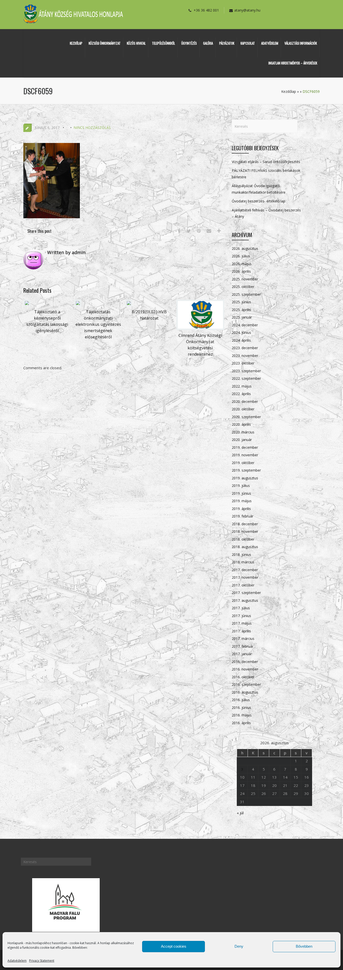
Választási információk (300, 43)
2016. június (241, 707)
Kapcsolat (248, 43)
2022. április (241, 393)
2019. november (245, 455)
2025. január (242, 317)
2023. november (245, 355)
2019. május (242, 500)
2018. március (243, 562)
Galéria (208, 43)
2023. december (245, 347)
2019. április (241, 508)
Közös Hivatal (136, 43)
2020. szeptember (246, 416)
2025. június (241, 302)
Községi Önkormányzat (105, 43)
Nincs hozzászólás (92, 127)
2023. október (243, 363)
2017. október (243, 585)
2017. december (245, 569)
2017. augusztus (245, 600)
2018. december (245, 523)
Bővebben (304, 946)
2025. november (245, 279)
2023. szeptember (246, 370)
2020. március (243, 432)
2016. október (243, 677)
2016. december (245, 661)
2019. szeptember (246, 470)
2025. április (241, 309)
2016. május (242, 715)
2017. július (241, 608)
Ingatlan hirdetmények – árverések (292, 62)
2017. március (243, 638)
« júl (240, 812)
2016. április (241, 722)
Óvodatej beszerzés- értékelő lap (258, 201)
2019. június (241, 493)
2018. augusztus (245, 546)
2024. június (241, 332)
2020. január (242, 439)
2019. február (242, 516)
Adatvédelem (17, 960)
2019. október (243, 462)
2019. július (241, 485)
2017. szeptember (246, 592)
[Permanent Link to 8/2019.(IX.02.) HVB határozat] (128, 305)
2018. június (241, 554)
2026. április (241, 271)
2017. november (245, 577)
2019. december (245, 447)
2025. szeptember (246, 294)
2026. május (242, 263)
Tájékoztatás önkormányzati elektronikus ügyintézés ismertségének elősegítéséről (98, 324)
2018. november (245, 531)
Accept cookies (173, 946)
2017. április (241, 631)
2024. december (245, 325)
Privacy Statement (41, 960)
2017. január (242, 653)
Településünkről (163, 43)
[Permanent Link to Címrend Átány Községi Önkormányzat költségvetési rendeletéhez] (200, 328)
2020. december (245, 401)
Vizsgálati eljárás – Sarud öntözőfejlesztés (266, 161)
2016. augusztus (245, 692)
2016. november (245, 669)
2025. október (243, 286)
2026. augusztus (245, 248)
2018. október (243, 539)
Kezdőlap (76, 43)
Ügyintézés (189, 43)
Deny (239, 946)
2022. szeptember (246, 378)
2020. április (241, 424)
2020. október (243, 409)
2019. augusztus (245, 478)
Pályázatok (226, 43)
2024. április (241, 340)
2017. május (242, 623)
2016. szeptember (246, 684)
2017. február (242, 646)
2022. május (242, 386)
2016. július (241, 699)
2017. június (241, 615)
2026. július (241, 256)
